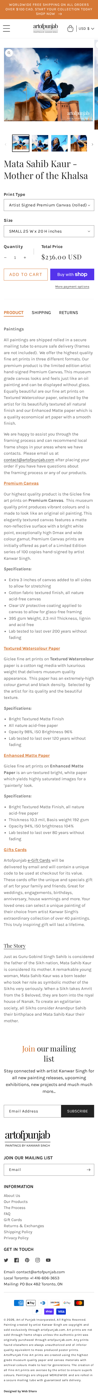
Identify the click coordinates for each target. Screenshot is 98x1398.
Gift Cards (13, 1219)
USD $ (84, 28)
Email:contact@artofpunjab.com (34, 1271)
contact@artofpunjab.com (29, 459)
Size (8, 220)
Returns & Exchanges (24, 1225)
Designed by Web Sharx (20, 1391)
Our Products (16, 1201)
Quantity (13, 246)
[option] (49, 9)
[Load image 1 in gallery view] (20, 143)
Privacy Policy (16, 1237)
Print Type (14, 194)
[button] (7, 28)
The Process (14, 1207)
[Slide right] (92, 144)
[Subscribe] (88, 1170)
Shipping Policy (18, 1231)
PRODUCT (14, 312)
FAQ (7, 1213)
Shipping (41, 312)
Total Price (52, 246)
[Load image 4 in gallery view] (78, 143)
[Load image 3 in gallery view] (59, 143)
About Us (12, 1195)
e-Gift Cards (39, 860)
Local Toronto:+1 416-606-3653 (31, 1278)
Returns (68, 312)
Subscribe (77, 1111)
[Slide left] (5, 144)
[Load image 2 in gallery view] (40, 143)
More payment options (72, 286)
